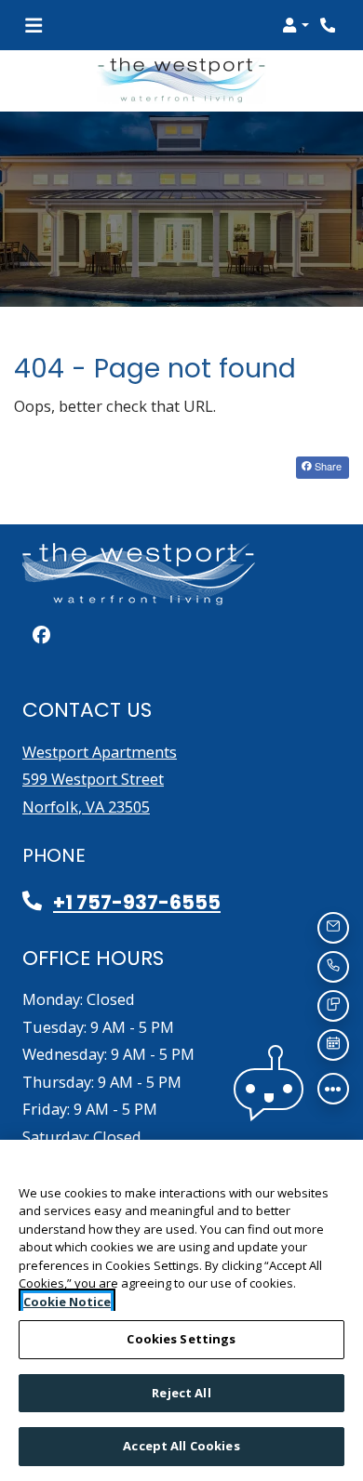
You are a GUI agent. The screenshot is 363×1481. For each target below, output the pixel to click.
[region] (181, 1310)
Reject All (181, 1392)
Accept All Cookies (181, 1445)
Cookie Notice (67, 1301)
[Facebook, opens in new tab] (41, 635)
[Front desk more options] (333, 1088)
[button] (295, 25)
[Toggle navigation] (33, 25)
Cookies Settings (181, 1338)
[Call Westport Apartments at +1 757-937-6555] (329, 25)
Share (327, 465)
